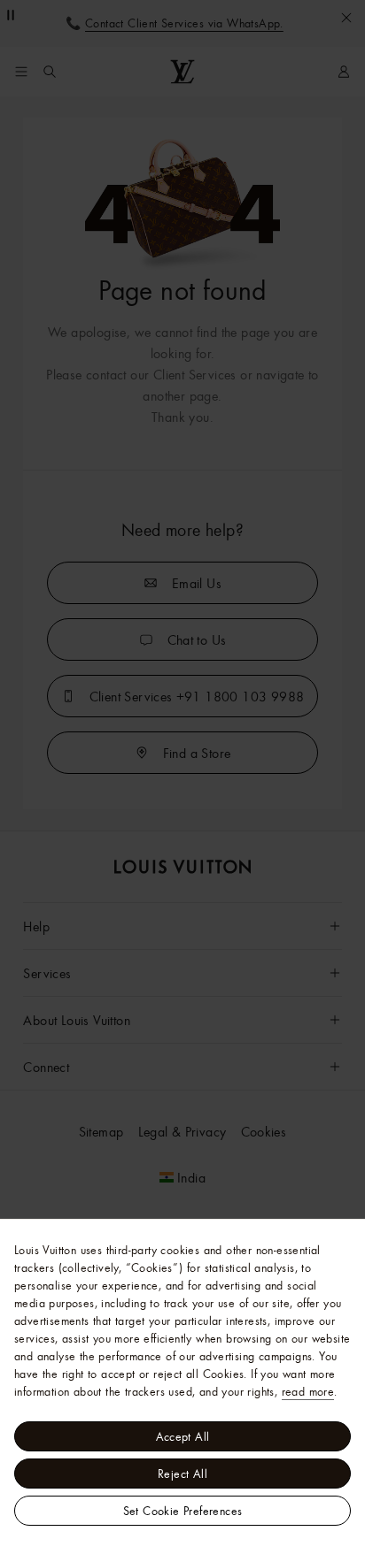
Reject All (182, 1473)
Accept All (183, 1436)
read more (308, 1391)
